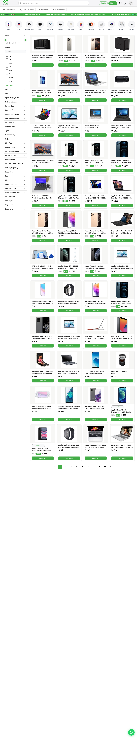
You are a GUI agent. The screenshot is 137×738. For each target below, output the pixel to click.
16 (105, 467)
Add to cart (42, 65)
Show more (9, 85)
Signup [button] (113, 3)
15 (99, 467)
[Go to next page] (111, 467)
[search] (21, 3)
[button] (15, 36)
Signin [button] (103, 3)
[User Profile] (131, 3)
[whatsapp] (131, 732)
